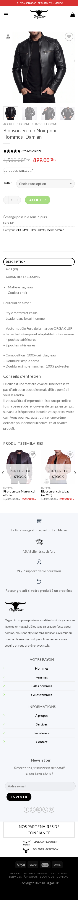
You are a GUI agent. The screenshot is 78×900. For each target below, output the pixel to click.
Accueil (9, 124)
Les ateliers (42, 733)
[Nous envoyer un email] (39, 810)
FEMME (42, 873)
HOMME (24, 124)
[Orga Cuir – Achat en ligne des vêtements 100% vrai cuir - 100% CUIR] (39, 14)
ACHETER (37, 200)
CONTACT (63, 876)
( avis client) (31, 151)
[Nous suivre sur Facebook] (26, 810)
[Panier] (72, 14)
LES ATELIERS (58, 873)
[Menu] (5, 14)
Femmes (42, 677)
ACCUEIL (16, 873)
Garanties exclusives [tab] (23, 277)
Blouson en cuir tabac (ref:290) (55, 493)
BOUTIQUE (47, 876)
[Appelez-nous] (45, 810)
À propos (41, 715)
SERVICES (15, 876)
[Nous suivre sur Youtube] (51, 810)
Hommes (42, 668)
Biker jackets (38, 230)
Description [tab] (16, 261)
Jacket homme (45, 124)
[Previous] (10, 67)
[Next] (68, 67)
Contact (41, 742)
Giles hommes (41, 686)
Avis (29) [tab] (12, 269)
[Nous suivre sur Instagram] (33, 810)
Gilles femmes (41, 695)
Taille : (7, 183)
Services (42, 724)
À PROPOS (30, 876)
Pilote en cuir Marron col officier (19, 493)
